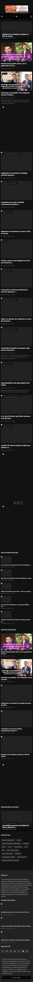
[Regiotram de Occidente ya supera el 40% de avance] (16, 219)
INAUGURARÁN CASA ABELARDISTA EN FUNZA (15, 384)
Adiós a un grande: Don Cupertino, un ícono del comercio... (16, 320)
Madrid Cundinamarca (8, 840)
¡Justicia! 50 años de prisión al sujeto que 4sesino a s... (15, 446)
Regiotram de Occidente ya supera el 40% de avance (16, 232)
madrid (19, 840)
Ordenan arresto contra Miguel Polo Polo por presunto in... (15, 262)
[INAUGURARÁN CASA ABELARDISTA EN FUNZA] (16, 371)
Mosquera (18, 853)
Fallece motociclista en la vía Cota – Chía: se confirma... (16, 591)
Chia (3, 850)
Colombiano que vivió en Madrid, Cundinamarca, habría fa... (12, 203)
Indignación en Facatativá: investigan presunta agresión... (14, 174)
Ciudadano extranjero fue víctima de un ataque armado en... (15, 620)
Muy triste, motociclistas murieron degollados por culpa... (16, 578)
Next (28, 31)
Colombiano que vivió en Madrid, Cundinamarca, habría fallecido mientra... (13, 34)
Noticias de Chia (22, 857)
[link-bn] (16, 128)
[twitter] (6, 951)
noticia (4, 847)
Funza (10, 847)
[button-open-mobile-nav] (2, 16)
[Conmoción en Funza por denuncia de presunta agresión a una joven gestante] (16, 278)
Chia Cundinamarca (7, 853)
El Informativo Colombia (8, 857)
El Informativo (5, 38)
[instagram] (10, 951)
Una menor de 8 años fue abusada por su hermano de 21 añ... (15, 826)
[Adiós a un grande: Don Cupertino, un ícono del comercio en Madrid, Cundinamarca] (16, 307)
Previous (4, 31)
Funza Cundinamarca (13, 850)
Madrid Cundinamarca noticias (10, 860)
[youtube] (23, 951)
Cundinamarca (18, 847)
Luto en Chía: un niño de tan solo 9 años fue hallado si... (16, 565)
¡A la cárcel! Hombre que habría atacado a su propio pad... (16, 417)
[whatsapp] (19, 951)
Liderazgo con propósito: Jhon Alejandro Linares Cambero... (15, 94)
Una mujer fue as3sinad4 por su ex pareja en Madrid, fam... (15, 605)
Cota (26, 847)
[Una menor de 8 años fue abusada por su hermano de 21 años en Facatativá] (16, 821)
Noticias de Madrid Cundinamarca (11, 843)
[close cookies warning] (31, 957)
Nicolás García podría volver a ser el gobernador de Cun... (14, 65)
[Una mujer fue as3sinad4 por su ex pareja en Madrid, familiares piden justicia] (6, 599)
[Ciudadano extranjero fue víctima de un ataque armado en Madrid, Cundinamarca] (6, 614)
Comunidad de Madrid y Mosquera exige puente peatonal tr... (15, 349)
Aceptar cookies (16, 977)
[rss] (27, 951)
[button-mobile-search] (31, 16)
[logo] (16, 16)
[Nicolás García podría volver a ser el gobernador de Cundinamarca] (16, 51)
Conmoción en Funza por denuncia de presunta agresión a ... (14, 291)
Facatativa (26, 843)
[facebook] (2, 951)
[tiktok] (15, 951)
